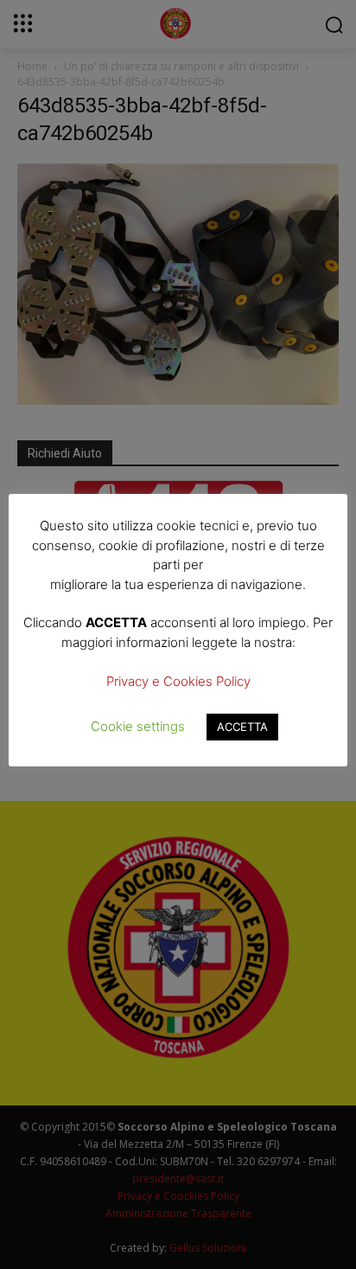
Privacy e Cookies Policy (178, 681)
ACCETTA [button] (242, 727)
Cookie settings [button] (138, 726)
